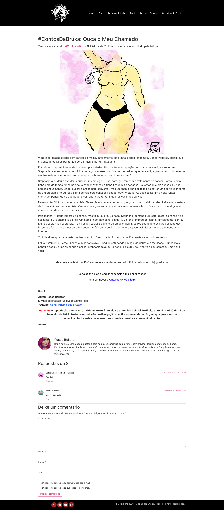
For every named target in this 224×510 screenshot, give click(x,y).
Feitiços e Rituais (116, 13)
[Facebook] (59, 504)
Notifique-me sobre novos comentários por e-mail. (65, 483)
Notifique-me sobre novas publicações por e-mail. (65, 488)
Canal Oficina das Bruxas (66, 304)
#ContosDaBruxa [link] (75, 46)
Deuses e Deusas (148, 13)
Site (40, 472)
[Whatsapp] (71, 504)
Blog (101, 13)
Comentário (44, 418)
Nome (42, 452)
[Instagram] (54, 504)
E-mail (42, 462)
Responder (49, 381)
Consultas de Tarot (171, 13)
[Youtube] (65, 504)
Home (90, 13)
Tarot (132, 13)
